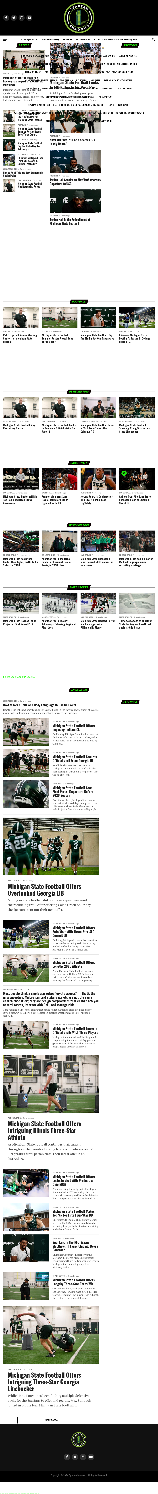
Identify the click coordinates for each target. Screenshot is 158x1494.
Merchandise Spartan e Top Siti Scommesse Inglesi (70, 96)
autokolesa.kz (83, 39)
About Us (67, 39)
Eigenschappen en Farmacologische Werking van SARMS (47, 63)
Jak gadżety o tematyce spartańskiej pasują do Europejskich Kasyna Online (62, 88)
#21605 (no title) (29, 39)
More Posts (51, 1420)
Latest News (108, 88)
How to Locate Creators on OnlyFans (115, 72)
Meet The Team (125, 88)
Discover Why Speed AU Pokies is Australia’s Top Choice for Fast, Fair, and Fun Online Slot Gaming (68, 55)
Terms (111, 104)
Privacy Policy (105, 96)
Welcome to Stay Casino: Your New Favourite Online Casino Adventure (79, 121)
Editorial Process (128, 55)
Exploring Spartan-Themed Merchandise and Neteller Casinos (107, 63)
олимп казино (27, 677)
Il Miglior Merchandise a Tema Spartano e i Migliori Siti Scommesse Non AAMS (63, 80)
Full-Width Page (33, 72)
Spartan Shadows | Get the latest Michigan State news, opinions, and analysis (65, 104)
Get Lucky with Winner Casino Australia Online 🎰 (69, 72)
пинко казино (11, 677)
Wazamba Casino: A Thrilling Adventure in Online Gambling (42, 113)
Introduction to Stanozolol (118, 80)
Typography (123, 104)
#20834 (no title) (50, 39)
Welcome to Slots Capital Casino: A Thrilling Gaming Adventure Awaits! (109, 113)
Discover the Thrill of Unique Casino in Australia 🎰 (78, 47)
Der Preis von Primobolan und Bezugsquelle (115, 39)
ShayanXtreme (86, 1478)
